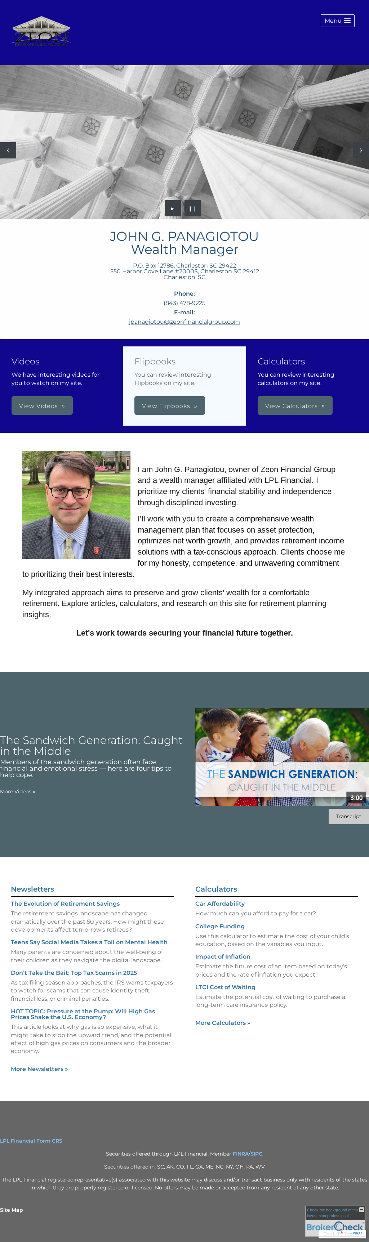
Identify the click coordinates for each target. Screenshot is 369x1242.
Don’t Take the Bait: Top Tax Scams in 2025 (74, 972)
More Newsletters (39, 1069)
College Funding (220, 926)
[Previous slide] (8, 150)
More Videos (17, 791)
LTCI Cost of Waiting (225, 987)
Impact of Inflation (222, 956)
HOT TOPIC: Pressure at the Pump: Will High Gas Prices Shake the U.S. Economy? (83, 1014)
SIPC (256, 1154)
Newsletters (32, 889)
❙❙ (192, 208)
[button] (338, 20)
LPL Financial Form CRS (31, 1141)
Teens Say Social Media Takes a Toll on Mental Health (89, 942)
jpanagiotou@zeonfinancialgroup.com (184, 321)
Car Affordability (220, 903)
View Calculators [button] (291, 406)
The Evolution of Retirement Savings (65, 903)
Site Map (11, 1210)
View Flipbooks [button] (166, 406)
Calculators (216, 889)
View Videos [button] (38, 406)
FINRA (241, 1154)
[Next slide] (361, 150)
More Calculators (222, 1022)
